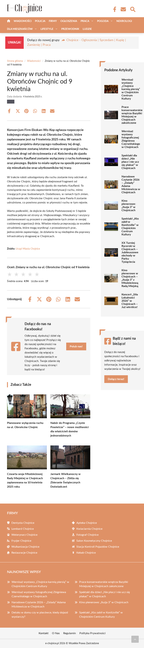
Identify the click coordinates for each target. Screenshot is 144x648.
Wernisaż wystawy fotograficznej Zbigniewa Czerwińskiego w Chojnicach (131, 139)
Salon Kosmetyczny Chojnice (94, 540)
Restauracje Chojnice (24, 552)
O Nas (56, 633)
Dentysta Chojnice (22, 522)
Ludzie (87, 29)
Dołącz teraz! (116, 379)
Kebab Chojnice (86, 552)
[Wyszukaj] (132, 9)
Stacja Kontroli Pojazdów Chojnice (97, 546)
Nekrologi (124, 21)
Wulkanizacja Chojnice (25, 546)
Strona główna (15, 61)
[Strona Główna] (8, 21)
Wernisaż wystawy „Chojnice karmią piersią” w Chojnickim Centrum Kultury (131, 89)
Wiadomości (22, 21)
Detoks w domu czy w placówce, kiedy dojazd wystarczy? (40, 614)
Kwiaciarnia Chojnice (89, 528)
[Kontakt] (123, 9)
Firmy (53, 21)
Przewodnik (70, 29)
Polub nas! (76, 346)
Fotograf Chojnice (87, 534)
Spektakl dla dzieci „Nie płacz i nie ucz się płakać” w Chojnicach (130, 162)
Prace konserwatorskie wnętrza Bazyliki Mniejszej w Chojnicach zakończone (132, 115)
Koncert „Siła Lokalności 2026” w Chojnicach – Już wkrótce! (130, 301)
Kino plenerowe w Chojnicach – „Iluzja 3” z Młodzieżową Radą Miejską (130, 278)
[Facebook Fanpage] (113, 9)
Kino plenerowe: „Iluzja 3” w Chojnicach (129, 205)
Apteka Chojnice (86, 522)
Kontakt (43, 633)
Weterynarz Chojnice (24, 534)
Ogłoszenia (68, 21)
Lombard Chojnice (22, 528)
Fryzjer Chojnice (21, 540)
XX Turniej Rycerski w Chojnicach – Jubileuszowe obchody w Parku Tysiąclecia (130, 252)
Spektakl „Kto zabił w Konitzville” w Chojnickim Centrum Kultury (130, 226)
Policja (40, 21)
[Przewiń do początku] (135, 639)
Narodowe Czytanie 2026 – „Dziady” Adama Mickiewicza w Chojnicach (131, 184)
